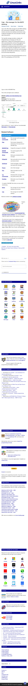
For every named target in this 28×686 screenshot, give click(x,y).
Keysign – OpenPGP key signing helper (11, 642)
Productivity (20, 26)
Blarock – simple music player (16, 378)
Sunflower (4, 163)
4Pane (3, 155)
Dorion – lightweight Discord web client (12, 643)
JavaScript (11, 436)
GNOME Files (5, 148)
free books (4, 127)
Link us (3, 671)
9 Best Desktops (5, 650)
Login (25, 258)
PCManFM (4, 159)
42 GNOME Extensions (6, 654)
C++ (6, 436)
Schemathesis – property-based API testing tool (13, 630)
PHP (15, 436)
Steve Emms (13, 26)
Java (19, 435)
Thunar (3, 168)
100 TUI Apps (9, 617)
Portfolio (4, 179)
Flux (3, 170)
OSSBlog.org (4, 677)
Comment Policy (12, 261)
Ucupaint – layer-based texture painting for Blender (14, 637)
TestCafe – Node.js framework (9, 636)
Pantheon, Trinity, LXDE (6, 655)
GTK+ (11, 242)
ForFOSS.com (4, 676)
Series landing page (19, 515)
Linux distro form (12, 456)
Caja (3, 192)
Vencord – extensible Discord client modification (14, 634)
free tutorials (12, 127)
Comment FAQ (4, 674)
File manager (6, 242)
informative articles (7, 221)
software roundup (16, 196)
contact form (4, 460)
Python (23, 435)
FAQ (2, 673)
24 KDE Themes (5, 651)
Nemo (3, 187)
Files (3, 142)
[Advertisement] (14, 73)
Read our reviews (15, 596)
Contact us (3, 670)
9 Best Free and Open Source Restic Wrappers (13, 631)
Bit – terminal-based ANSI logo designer (12, 633)
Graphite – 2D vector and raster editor (10, 246)
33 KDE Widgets (5, 652)
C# (8, 436)
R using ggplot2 (21, 360)
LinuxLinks (20, 684)
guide (13, 606)
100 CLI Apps (9, 619)
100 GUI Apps (9, 616)
